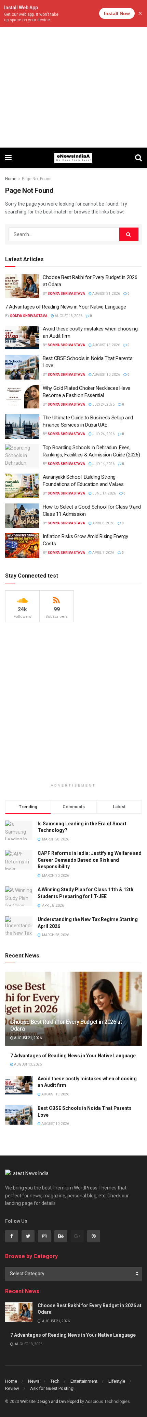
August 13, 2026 (68, 316)
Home (10, 178)
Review (12, 1388)
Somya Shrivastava (66, 293)
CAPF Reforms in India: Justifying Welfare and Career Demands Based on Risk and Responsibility (90, 859)
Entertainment (83, 1381)
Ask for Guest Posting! (52, 1388)
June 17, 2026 (104, 493)
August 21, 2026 (106, 293)
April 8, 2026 (103, 523)
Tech (54, 1381)
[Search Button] (128, 234)
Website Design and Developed (49, 1401)
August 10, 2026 (106, 374)
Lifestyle (116, 1381)
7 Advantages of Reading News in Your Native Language (65, 307)
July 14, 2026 (103, 464)
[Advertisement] (73, 74)
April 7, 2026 (103, 553)
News (33, 1381)
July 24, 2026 (103, 404)
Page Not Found (37, 178)
